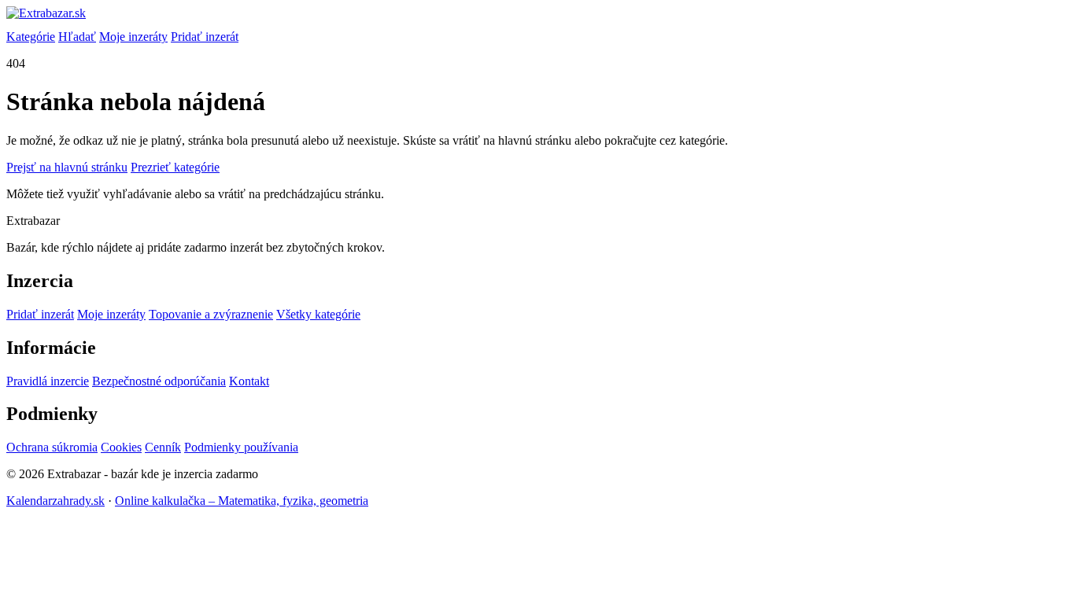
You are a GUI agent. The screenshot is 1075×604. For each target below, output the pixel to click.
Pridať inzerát (204, 36)
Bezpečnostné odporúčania (159, 381)
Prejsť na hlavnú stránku (66, 167)
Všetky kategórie (318, 314)
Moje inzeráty (133, 36)
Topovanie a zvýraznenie (211, 314)
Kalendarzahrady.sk (55, 500)
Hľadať (77, 36)
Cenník (163, 447)
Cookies (121, 447)
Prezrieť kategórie (175, 167)
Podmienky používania (241, 447)
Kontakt (249, 381)
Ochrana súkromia (52, 447)
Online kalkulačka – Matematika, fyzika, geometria (241, 500)
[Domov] (537, 18)
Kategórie (30, 36)
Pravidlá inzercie (47, 381)
